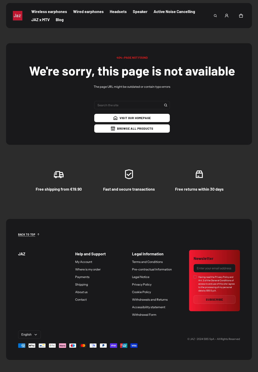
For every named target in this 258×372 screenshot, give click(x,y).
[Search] (165, 105)
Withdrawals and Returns (150, 299)
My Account (83, 262)
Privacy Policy (141, 284)
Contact (81, 299)
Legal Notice (140, 277)
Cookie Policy (141, 292)
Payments (82, 277)
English (26, 334)
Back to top (26, 234)
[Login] (226, 16)
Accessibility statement (148, 307)
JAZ (192, 339)
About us (81, 292)
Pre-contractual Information (152, 269)
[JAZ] (17, 15)
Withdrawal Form (144, 315)
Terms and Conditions (147, 262)
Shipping (81, 284)
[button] (215, 16)
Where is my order (88, 269)
